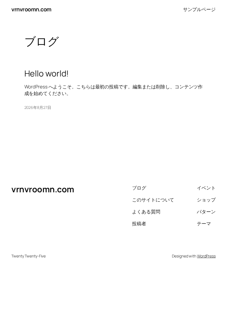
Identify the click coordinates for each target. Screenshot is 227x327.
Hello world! (46, 73)
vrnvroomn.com (31, 9)
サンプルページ (199, 9)
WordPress (206, 256)
